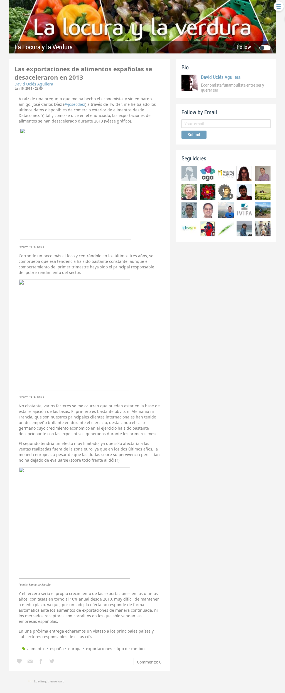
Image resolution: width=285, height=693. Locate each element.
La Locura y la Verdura (43, 47)
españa (57, 648)
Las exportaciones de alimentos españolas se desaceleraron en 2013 (83, 73)
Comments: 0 (149, 662)
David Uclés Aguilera (33, 84)
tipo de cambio (130, 648)
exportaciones (99, 648)
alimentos (36, 648)
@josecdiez (74, 104)
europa (75, 648)
